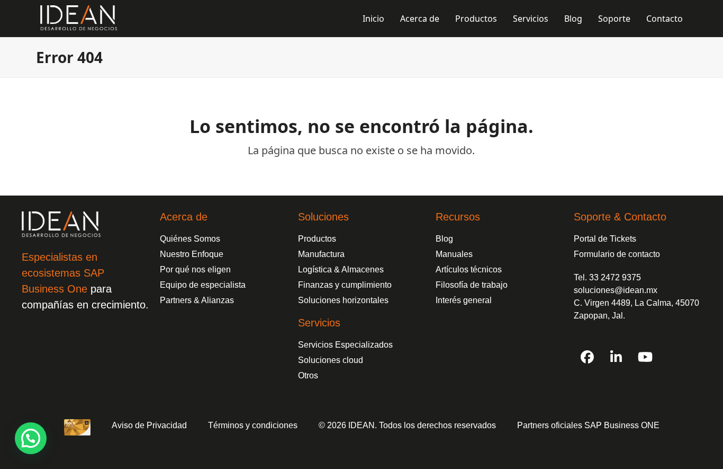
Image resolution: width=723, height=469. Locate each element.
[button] (31, 438)
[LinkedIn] (616, 356)
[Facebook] (587, 356)
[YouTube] (645, 356)
